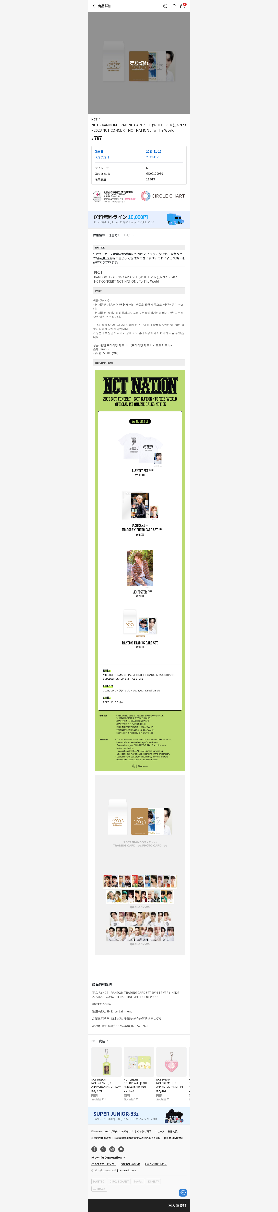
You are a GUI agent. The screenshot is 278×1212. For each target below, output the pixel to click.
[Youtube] (121, 1149)
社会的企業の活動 (101, 1138)
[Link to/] (174, 6)
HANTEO (98, 1181)
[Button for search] (165, 6)
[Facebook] (94, 1149)
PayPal (138, 1181)
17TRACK (99, 1189)
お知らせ (126, 1131)
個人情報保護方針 (174, 1138)
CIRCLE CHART (119, 1181)
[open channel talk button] (183, 1193)
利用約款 (173, 1131)
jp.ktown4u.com (126, 1170)
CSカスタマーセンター (103, 1164)
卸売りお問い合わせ (156, 1164)
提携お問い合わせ (130, 1164)
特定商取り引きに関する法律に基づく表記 (137, 1138)
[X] (103, 1149)
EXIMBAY (153, 1181)
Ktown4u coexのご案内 (104, 1131)
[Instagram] (112, 1149)
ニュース (159, 1131)
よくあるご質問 (142, 1131)
